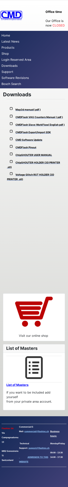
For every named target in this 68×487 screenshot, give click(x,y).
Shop (5, 53)
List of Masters (17, 385)
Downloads (10, 66)
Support (7, 72)
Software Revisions (15, 78)
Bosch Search (11, 84)
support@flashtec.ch (39, 448)
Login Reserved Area (16, 59)
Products (8, 47)
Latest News (10, 41)
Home (6, 35)
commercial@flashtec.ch (36, 431)
